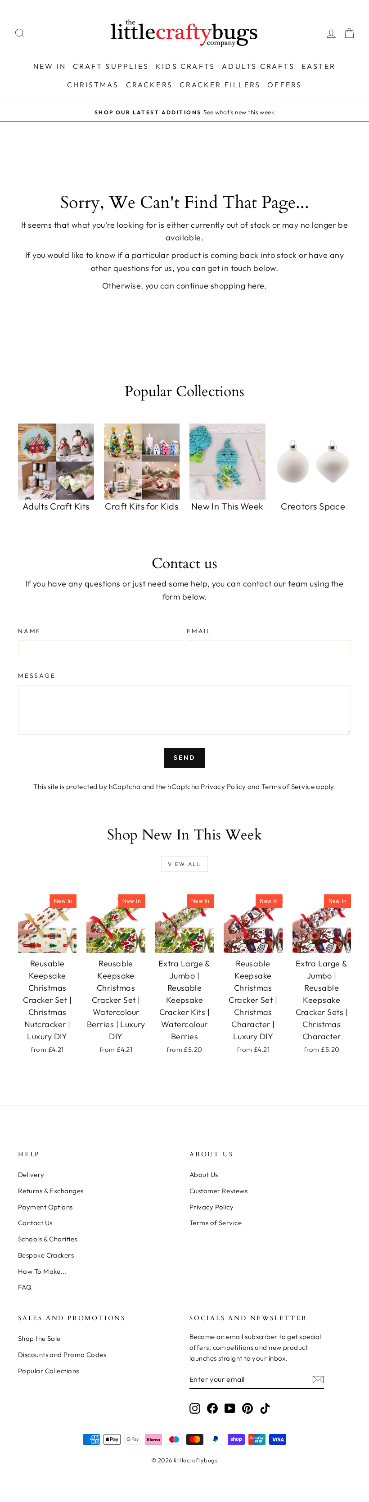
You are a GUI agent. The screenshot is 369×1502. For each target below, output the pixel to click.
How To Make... (42, 1271)
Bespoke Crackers (46, 1255)
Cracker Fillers (220, 84)
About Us (203, 1174)
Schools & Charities (47, 1239)
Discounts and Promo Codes (62, 1354)
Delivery (31, 1174)
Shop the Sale (39, 1338)
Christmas (93, 84)
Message (37, 676)
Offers (284, 84)
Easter (319, 66)
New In (49, 66)
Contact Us (35, 1222)
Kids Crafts (185, 66)
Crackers (149, 84)
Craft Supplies (111, 66)
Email (199, 631)
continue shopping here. (221, 285)
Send (184, 757)
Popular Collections (48, 1371)
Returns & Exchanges (51, 1190)
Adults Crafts (258, 66)
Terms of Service (288, 786)
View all (184, 864)
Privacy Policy (223, 786)
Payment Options (45, 1207)
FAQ (25, 1287)
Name (29, 631)
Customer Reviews (218, 1190)
